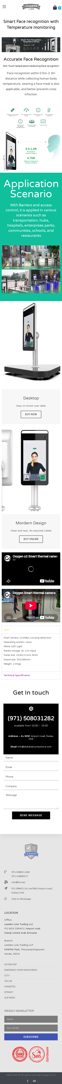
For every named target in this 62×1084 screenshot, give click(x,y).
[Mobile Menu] (4, 6)
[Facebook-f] (27, 1081)
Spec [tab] (6, 629)
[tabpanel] (31, 652)
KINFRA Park (11, 949)
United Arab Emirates (24, 932)
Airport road (33, 928)
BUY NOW (31, 414)
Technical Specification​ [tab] (17, 675)
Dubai (7, 932)
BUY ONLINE (31, 539)
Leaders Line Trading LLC (18, 924)
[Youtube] (34, 1081)
